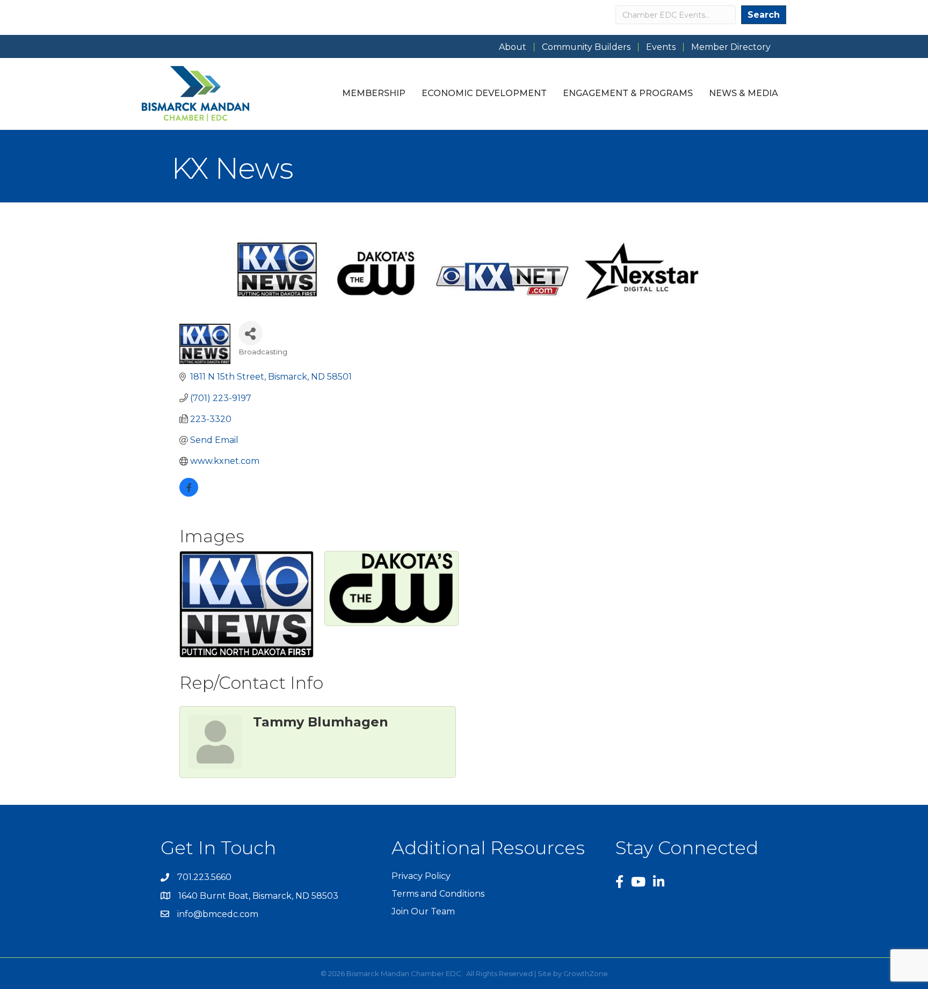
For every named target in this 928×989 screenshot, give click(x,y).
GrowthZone (585, 973)
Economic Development (484, 93)
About (512, 47)
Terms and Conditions (438, 894)
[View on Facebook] (188, 494)
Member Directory (731, 47)
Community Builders (586, 47)
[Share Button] (250, 333)
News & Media (743, 93)
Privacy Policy (421, 876)
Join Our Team (423, 911)
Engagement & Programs (628, 93)
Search (764, 15)
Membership (373, 93)
